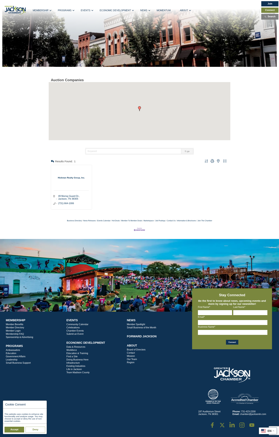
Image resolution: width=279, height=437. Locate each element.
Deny (35, 429)
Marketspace (149, 221)
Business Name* (206, 327)
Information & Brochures (186, 221)
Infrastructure (73, 363)
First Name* (204, 307)
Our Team (132, 359)
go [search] (188, 151)
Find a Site (72, 356)
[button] (139, 108)
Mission (131, 356)
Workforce (71, 350)
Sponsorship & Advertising (19, 337)
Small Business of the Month (141, 327)
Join (270, 3)
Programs (64, 10)
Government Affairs (15, 356)
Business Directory (74, 221)
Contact (131, 353)
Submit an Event (74, 334)
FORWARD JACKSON (142, 336)
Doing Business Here (77, 359)
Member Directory (15, 327)
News (143, 10)
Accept (14, 429)
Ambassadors (13, 350)
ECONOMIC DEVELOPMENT (85, 342)
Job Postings (160, 221)
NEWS (131, 320)
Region (130, 362)
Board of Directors (136, 349)
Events (85, 10)
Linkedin (233, 423)
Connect (270, 10)
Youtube (253, 423)
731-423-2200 (248, 411)
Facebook (214, 423)
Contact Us (171, 221)
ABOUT (132, 345)
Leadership (11, 359)
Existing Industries (75, 366)
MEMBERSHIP (15, 320)
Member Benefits (14, 324)
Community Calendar (77, 324)
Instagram (243, 423)
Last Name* (239, 307)
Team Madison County (78, 372)
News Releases (89, 221)
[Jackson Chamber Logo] (15, 10)
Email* (201, 317)
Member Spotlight (136, 324)
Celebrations (73, 327)
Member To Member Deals (131, 221)
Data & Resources (75, 347)
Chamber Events (75, 330)
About (184, 10)
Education (11, 353)
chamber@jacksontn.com (253, 414)
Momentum (164, 10)
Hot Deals (116, 221)
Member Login (13, 330)
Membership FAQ (15, 334)
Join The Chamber (204, 221)
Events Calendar (103, 221)
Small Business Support (18, 363)
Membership (41, 10)
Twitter (223, 423)
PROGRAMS (14, 346)
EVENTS (72, 320)
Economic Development (115, 10)
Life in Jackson (74, 369)
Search (272, 16)
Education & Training (77, 353)
